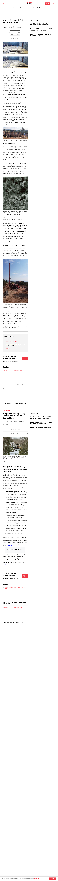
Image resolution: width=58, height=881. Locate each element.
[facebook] (11, 38)
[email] (19, 38)
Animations (25, 11)
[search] (6, 3)
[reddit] (17, 38)
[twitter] (15, 38)
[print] (27, 38)
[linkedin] (13, 38)
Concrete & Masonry (7, 17)
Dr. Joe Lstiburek (10, 545)
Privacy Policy (36, 878)
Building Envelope (6, 410)
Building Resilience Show (42, 11)
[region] (29, 878)
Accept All (52, 878)
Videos (11, 11)
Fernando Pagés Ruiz (15, 30)
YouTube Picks (18, 11)
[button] (3, 3)
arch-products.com (7, 564)
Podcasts (32, 11)
